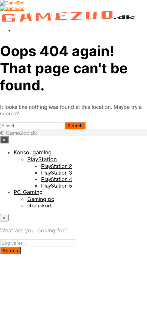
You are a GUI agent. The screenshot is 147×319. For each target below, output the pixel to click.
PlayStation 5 (56, 185)
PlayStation (42, 159)
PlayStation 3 (56, 172)
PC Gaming (28, 192)
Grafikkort (39, 205)
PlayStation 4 (56, 179)
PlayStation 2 (56, 166)
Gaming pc (40, 198)
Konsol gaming (33, 152)
